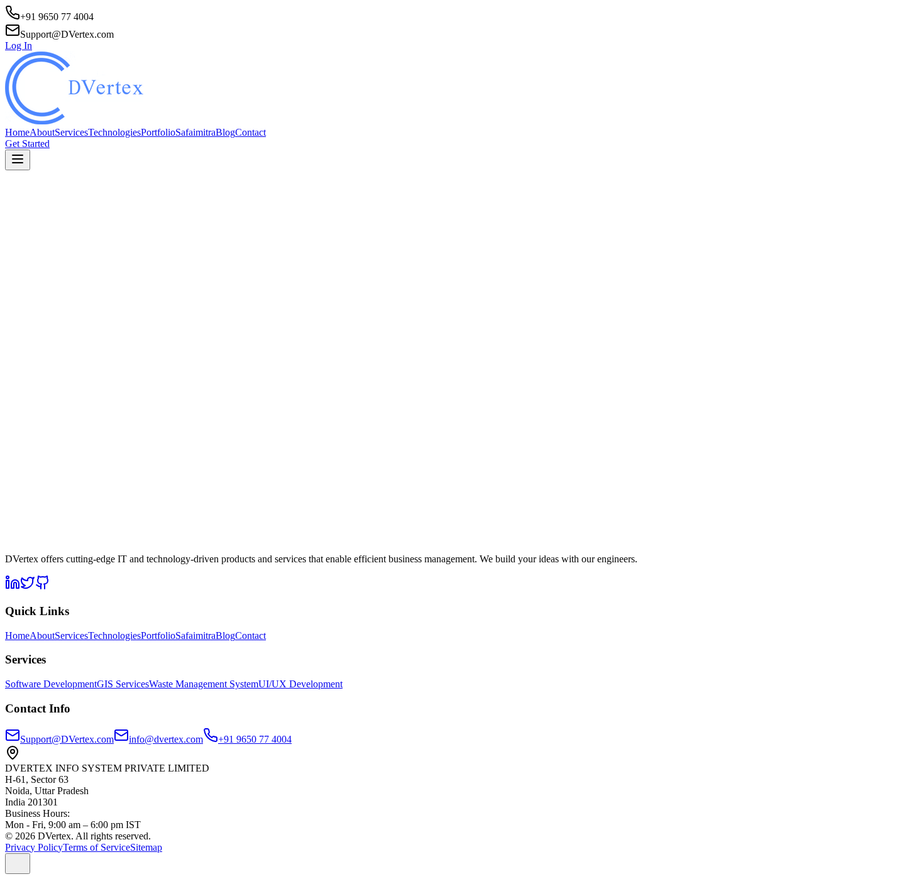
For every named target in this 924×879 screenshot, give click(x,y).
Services (71, 132)
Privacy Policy (34, 847)
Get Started (27, 143)
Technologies (114, 132)
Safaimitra (195, 132)
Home (17, 132)
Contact (250, 132)
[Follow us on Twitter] (27, 586)
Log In (18, 45)
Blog (225, 132)
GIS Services (123, 684)
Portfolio (158, 132)
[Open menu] (17, 160)
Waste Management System (203, 684)
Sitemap (146, 847)
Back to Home (49, 458)
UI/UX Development (300, 684)
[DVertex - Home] (462, 89)
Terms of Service (96, 847)
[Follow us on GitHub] (42, 586)
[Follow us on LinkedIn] (12, 586)
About (42, 132)
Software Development (51, 684)
